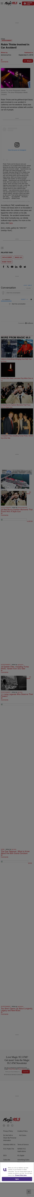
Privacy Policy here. (21, 1175)
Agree (17, 1179)
